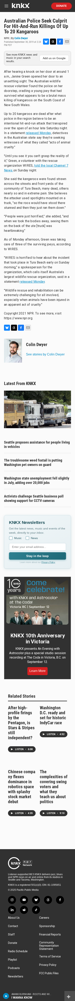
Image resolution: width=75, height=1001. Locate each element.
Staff (11, 934)
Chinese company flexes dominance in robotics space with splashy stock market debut (21, 786)
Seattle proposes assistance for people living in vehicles (37, 444)
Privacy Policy (48, 562)
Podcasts (14, 968)
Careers (44, 917)
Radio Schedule (18, 951)
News (34, 538)
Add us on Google (54, 58)
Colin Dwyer (21, 38)
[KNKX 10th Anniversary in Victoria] (37, 602)
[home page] (21, 7)
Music (18, 538)
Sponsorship (47, 926)
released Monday (38, 133)
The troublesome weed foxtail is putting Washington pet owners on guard (33, 462)
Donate (61, 6)
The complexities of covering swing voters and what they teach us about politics (53, 786)
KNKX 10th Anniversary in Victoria (37, 639)
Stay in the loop (37, 556)
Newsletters (15, 976)
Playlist (12, 959)
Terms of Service (50, 956)
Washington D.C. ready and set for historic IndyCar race (53, 715)
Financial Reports (50, 934)
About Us (14, 917)
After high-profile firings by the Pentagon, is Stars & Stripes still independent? (21, 722)
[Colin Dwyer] (13, 351)
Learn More (37, 671)
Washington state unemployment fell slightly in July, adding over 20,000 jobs (36, 480)
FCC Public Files (49, 973)
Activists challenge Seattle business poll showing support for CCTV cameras (34, 498)
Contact (13, 926)
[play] (6, 996)
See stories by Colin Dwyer (45, 354)
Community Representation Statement (49, 945)
